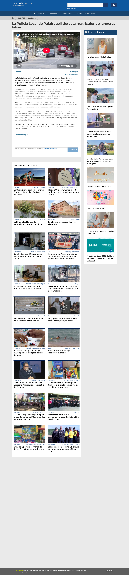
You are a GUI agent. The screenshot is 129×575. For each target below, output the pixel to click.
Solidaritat (17, 252)
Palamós (77, 316)
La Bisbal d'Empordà (73, 219)
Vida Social (17, 219)
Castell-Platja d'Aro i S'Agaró (70, 187)
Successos (32, 18)
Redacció (18, 72)
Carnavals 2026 (67, 14)
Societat (21, 18)
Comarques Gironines (38, 187)
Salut (49, 252)
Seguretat (51, 412)
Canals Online (90, 14)
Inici (12, 18)
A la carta (79, 14)
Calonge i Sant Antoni (72, 348)
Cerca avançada (71, 8)
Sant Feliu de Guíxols (38, 252)
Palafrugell (74, 72)
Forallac (42, 219)
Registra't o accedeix (50, 148)
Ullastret (77, 412)
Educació (51, 187)
